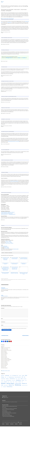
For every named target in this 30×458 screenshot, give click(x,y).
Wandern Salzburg (4, 361)
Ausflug (10, 375)
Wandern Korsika (4, 356)
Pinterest (11, 341)
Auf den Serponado (4, 410)
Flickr (7, 341)
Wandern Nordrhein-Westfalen (6, 359)
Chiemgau (2, 377)
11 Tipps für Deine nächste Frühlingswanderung (8, 416)
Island (22, 378)
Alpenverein (2, 375)
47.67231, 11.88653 (8, 241)
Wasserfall (4, 386)
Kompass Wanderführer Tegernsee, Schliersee (7, 212)
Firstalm (9, 279)
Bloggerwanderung (6, 279)
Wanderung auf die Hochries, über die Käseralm (8, 409)
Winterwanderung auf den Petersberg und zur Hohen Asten (14, 273)
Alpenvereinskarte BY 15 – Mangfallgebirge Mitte (8, 214)
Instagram (9, 341)
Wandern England (4, 352)
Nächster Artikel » (25, 335)
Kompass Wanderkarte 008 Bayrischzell (6, 213)
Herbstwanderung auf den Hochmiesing (13, 141)
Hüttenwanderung (12, 378)
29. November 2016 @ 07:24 (4, 288)
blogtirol (23, 375)
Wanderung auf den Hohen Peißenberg (7, 415)
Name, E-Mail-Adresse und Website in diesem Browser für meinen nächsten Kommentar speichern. (14, 328)
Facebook (5, 341)
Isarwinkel (19, 378)
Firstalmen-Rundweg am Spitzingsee (5, 263)
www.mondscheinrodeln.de (14, 181)
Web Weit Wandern (4, 367)
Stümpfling (19, 279)
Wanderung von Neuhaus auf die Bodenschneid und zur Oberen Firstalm (24, 273)
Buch (26, 375)
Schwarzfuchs (9, 22)
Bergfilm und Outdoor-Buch (5, 347)
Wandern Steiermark (4, 364)
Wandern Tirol (3, 366)
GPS (22, 377)
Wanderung (18, 385)
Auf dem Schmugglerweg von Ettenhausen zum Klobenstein (9, 408)
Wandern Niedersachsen (5, 358)
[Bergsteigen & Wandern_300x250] (5, 370)
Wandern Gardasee (4, 353)
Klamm (4, 380)
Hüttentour (7, 378)
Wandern (21, 279)
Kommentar (3, 308)
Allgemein (2, 346)
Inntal (16, 378)
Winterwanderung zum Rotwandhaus (23, 263)
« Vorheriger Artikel (4, 335)
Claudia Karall (3, 287)
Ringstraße (5, 381)
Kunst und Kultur (13, 380)
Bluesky (2, 341)
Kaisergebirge (24, 378)
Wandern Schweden (4, 363)
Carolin (2, 295)
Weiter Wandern (4, 407)
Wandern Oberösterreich (5, 360)
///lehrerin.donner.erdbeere (9, 243)
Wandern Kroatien (4, 357)
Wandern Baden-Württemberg (6, 350)
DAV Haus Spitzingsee (4, 246)
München (23, 380)
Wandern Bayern (6, 278)
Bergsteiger (20, 375)
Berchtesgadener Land (15, 375)
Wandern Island (3, 354)
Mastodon (3, 341)
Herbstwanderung (3, 378)
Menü (28, 1)
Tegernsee (19, 381)
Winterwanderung (9, 386)
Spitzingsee (16, 279)
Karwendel (2, 380)
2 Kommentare (8, 7)
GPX (24, 377)
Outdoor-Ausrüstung (4, 348)
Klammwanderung (8, 380)
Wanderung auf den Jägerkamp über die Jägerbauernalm (5, 273)
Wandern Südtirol (4, 365)
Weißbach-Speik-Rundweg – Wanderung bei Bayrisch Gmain (9, 406)
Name (2, 318)
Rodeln (14, 279)
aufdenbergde (7, 375)
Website (2, 325)
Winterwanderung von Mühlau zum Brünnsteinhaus (14, 263)
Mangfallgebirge (11, 279)
